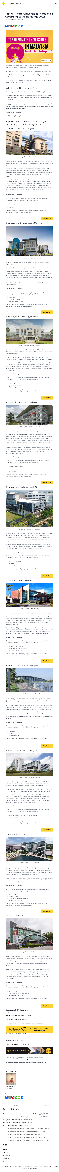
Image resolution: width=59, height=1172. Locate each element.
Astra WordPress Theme (29, 1168)
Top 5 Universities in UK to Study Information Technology (22, 1114)
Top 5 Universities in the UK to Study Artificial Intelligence (22, 1117)
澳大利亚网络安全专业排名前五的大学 (14, 1120)
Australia (6, 1149)
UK (4, 1161)
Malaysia (5, 1155)
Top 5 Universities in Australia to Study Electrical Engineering (23, 1128)
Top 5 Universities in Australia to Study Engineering (20, 1134)
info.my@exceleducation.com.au (19, 1044)
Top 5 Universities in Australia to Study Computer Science (22, 1140)
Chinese (5, 1152)
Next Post (47, 1105)
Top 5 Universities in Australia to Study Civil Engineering (21, 1131)
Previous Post (13, 1105)
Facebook (11, 1059)
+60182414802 (20, 1040)
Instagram (27, 1059)
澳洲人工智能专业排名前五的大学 (12, 1125)
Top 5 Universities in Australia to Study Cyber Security (20, 1137)
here (45, 1062)
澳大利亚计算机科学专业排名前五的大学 (14, 1123)
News (5, 1158)
